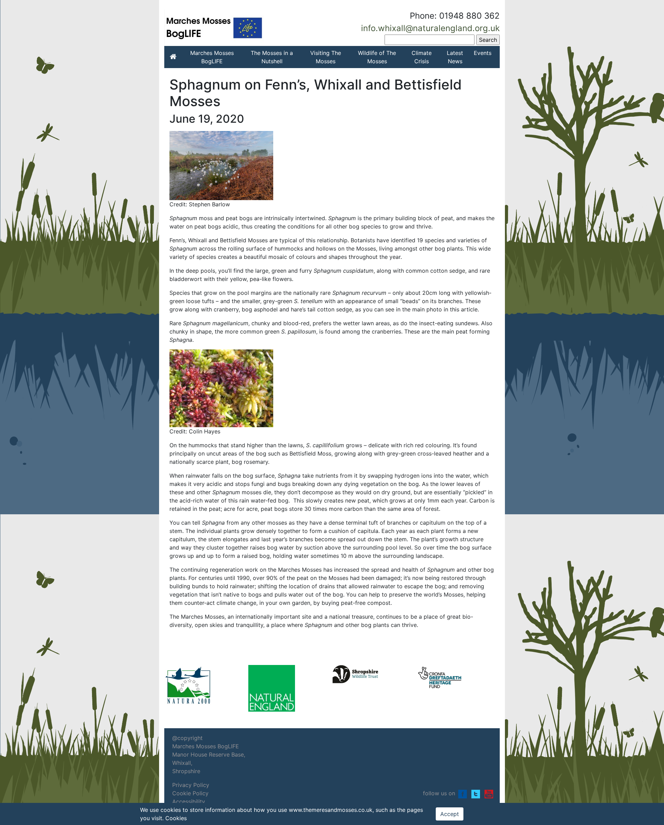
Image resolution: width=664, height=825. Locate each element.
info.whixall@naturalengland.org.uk (430, 28)
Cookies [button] (176, 818)
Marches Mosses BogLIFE (212, 57)
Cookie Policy (190, 793)
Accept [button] (449, 813)
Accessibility (188, 801)
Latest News (455, 57)
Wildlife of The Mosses (377, 57)
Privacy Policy (190, 784)
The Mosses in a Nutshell (272, 57)
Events (482, 52)
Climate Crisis (422, 57)
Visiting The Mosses (325, 57)
